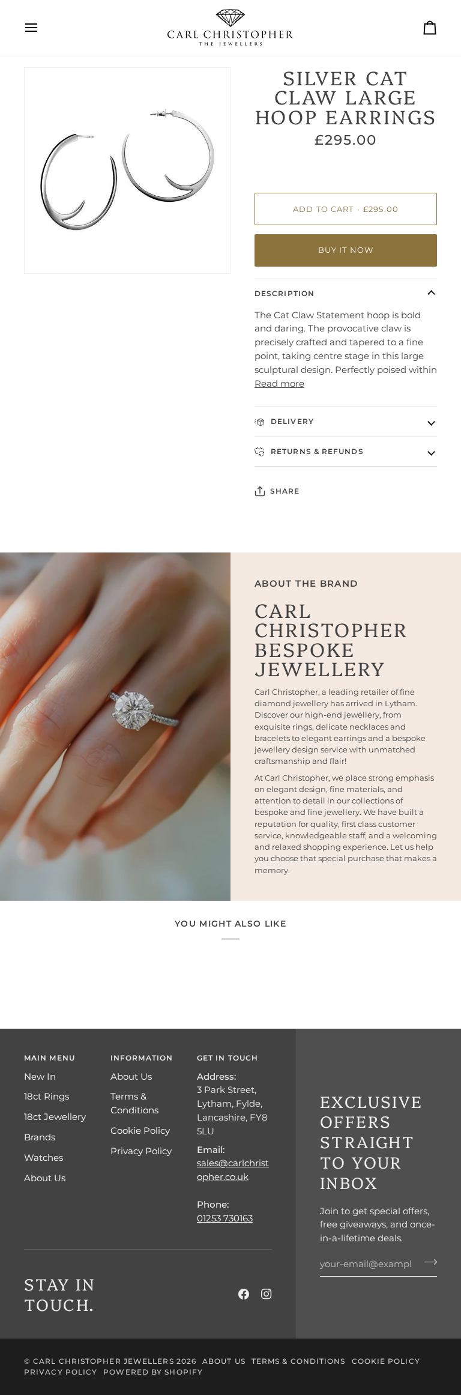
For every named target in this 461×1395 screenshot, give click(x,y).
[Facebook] (243, 1294)
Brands (39, 1137)
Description (285, 293)
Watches (43, 1157)
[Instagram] (266, 1294)
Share (285, 490)
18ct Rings (46, 1096)
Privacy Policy (141, 1151)
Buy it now (346, 250)
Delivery (291, 421)
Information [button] (141, 1057)
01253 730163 (225, 1218)
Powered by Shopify (153, 1371)
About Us (44, 1178)
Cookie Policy (140, 1130)
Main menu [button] (49, 1057)
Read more (279, 383)
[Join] (427, 1262)
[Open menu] (42, 28)
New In (40, 1076)
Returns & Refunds (316, 451)
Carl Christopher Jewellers (103, 1361)
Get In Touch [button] (227, 1057)
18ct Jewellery (55, 1116)
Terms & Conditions (299, 1361)
